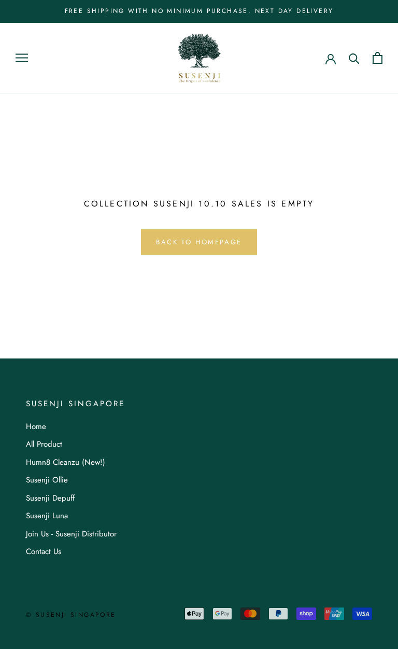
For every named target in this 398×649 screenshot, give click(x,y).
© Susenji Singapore (71, 614)
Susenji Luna (47, 515)
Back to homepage (199, 242)
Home (36, 426)
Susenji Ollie (47, 480)
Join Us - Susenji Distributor (71, 534)
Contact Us (43, 551)
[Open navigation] (22, 57)
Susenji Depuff (50, 498)
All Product (44, 444)
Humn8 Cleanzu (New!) (65, 462)
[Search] (354, 57)
